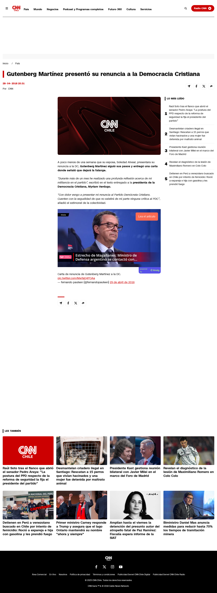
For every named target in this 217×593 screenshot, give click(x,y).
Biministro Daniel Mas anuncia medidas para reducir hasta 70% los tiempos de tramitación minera (188, 528)
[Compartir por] (211, 86)
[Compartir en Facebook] (196, 86)
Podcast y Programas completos (83, 9)
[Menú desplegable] (7, 8)
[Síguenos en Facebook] (96, 567)
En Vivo (52, 574)
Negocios (52, 9)
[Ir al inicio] (16, 8)
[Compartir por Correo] (189, 86)
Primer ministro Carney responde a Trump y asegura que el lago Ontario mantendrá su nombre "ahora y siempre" (81, 528)
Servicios (146, 9)
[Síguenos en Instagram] (112, 567)
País (26, 9)
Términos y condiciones (104, 574)
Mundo (38, 9)
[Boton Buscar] (186, 8)
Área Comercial (39, 574)
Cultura (131, 9)
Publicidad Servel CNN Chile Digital (134, 574)
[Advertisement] (28, 291)
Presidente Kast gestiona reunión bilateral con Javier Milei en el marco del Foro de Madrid (191, 150)
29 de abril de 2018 (122, 282)
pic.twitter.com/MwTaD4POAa (76, 278)
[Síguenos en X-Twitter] (104, 567)
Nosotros (63, 574)
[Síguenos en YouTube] (120, 567)
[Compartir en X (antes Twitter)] (204, 86)
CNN (10, 88)
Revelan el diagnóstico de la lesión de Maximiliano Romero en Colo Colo (190, 163)
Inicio (5, 63)
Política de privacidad (80, 574)
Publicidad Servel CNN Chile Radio (169, 574)
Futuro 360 (115, 9)
